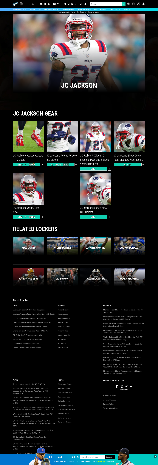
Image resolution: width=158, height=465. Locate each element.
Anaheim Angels (64, 388)
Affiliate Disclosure (110, 400)
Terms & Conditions (110, 408)
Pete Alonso (115, 9)
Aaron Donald (63, 310)
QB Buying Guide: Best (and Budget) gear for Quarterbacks (29, 438)
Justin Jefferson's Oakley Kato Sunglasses (29, 310)
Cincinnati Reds (64, 397)
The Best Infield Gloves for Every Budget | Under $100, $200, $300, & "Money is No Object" (33, 431)
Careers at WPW (109, 396)
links (88, 12)
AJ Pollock (62, 344)
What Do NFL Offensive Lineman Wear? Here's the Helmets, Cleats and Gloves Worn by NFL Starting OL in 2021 (33, 400)
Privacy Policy (108, 404)
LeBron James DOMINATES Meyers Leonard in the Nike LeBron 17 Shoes (122, 359)
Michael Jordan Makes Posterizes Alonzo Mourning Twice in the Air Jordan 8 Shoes (122, 372)
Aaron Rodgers (64, 318)
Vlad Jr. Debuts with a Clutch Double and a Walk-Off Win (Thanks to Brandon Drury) (123, 338)
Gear (32, 4)
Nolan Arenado (68, 9)
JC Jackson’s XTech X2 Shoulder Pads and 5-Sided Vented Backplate (94, 160)
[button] (143, 4)
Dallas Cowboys (64, 401)
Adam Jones (63, 322)
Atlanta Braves (63, 414)
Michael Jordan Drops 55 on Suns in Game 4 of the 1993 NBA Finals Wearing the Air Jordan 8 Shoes (122, 365)
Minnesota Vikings (65, 384)
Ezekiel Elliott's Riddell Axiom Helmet (27, 348)
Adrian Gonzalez (64, 335)
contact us (101, 461)
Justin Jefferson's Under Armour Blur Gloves (30, 327)
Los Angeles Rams (65, 393)
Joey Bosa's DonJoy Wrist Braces (26, 344)
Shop (94, 168)
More (83, 4)
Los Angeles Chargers (66, 409)
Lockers (44, 4)
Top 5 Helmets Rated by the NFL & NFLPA (29, 384)
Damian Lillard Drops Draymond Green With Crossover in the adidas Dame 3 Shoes (123, 324)
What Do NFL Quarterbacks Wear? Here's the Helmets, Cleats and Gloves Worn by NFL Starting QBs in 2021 (33, 408)
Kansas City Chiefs (65, 405)
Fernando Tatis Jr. (51, 9)
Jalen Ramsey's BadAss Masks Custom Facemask (32, 322)
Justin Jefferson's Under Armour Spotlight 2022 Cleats (34, 314)
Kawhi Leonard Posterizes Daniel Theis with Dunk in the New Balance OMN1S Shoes (122, 352)
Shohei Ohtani (35, 9)
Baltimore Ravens (64, 422)
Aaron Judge (63, 314)
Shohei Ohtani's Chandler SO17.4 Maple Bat (29, 318)
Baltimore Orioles (64, 418)
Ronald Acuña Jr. (19, 9)
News (56, 4)
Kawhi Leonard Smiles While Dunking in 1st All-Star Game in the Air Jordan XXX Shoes (122, 318)
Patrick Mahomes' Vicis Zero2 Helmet (27, 339)
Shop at (23, 164)
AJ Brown (62, 339)
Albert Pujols (63, 348)
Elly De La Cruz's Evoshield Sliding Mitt (27, 335)
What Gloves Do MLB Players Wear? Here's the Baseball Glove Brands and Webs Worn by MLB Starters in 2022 (30, 391)
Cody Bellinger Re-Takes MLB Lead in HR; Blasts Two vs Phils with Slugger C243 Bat (123, 345)
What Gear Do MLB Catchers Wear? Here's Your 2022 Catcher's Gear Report (33, 415)
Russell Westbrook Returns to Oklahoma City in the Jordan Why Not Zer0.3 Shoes (122, 331)
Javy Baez (127, 9)
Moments (70, 4)
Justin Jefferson (84, 9)
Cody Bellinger (100, 9)
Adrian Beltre (63, 331)
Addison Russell (64, 327)
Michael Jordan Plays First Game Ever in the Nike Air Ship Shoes (123, 311)
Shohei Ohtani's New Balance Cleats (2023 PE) (30, 331)
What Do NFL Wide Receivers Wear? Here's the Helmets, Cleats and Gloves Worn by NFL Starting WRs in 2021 (33, 446)
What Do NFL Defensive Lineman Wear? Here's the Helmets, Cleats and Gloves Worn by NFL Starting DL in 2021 (34, 423)
